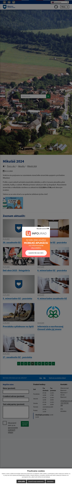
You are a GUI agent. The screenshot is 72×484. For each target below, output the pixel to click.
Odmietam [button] (50, 481)
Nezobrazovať (42, 228)
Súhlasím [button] (21, 481)
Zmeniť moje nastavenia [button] (36, 481)
